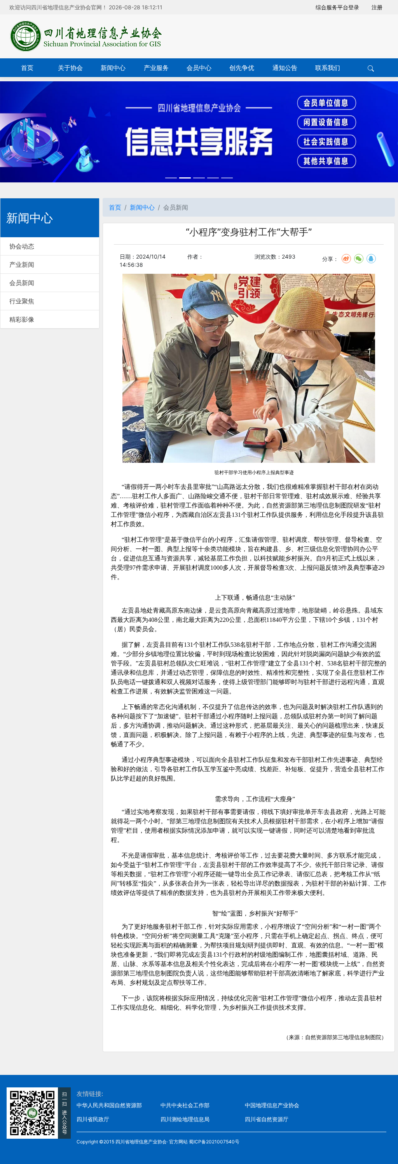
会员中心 (199, 68)
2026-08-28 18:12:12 (136, 7)
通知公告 (284, 68)
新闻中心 (113, 68)
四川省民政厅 (93, 1119)
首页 (27, 68)
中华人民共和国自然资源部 (109, 1105)
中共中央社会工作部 (185, 1105)
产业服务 (156, 68)
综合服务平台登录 (337, 7)
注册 (377, 7)
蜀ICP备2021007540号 (214, 1142)
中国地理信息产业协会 (272, 1105)
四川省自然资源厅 (266, 1119)
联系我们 (327, 68)
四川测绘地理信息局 (185, 1119)
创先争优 (241, 68)
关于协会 (70, 68)
